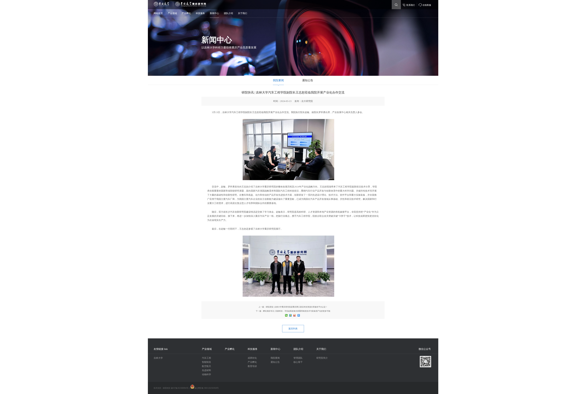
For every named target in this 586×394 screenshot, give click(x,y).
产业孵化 (186, 13)
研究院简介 (322, 358)
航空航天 (206, 366)
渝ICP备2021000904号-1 (180, 388)
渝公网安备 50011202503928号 (206, 388)
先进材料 (206, 370)
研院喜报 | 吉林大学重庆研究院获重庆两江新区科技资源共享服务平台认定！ (296, 307)
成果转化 (252, 358)
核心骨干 (298, 362)
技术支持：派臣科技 (162, 388)
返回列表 (293, 328)
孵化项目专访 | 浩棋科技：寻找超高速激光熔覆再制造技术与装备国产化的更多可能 (296, 311)
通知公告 (307, 80)
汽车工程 (206, 358)
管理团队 (298, 358)
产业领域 (172, 13)
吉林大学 (158, 358)
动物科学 (206, 374)
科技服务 (200, 13)
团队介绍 (228, 13)
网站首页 (158, 13)
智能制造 (206, 362)
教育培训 (252, 366)
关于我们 (242, 13)
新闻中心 (214, 13)
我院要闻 (278, 80)
